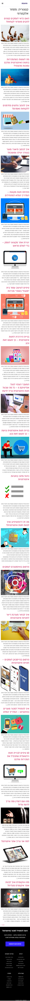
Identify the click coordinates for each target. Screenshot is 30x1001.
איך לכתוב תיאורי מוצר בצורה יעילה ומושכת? (18, 151)
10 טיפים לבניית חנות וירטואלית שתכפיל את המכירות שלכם (18, 756)
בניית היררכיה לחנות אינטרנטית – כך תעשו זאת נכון (16, 340)
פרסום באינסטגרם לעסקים (15, 566)
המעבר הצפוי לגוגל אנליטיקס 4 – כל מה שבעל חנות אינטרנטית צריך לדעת (15, 388)
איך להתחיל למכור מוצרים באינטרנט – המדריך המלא (16, 710)
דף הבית (24, 1000)
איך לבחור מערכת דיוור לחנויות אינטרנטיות (17, 616)
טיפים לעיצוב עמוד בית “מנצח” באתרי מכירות (17, 289)
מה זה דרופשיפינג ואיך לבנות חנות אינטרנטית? (17, 523)
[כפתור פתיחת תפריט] (2, 3)
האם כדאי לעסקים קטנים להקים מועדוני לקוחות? (16, 20)
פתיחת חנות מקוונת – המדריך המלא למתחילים (17, 193)
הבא (2, 925)
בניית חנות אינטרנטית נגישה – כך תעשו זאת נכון (15, 432)
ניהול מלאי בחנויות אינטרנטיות (20, 478)
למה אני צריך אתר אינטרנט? (15, 841)
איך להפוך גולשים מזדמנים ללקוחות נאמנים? (16, 107)
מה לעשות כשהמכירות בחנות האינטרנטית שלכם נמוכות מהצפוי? (16, 62)
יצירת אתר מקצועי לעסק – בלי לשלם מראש (15, 244)
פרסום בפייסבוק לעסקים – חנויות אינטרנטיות (15, 661)
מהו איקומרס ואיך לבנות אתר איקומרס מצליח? (17, 884)
